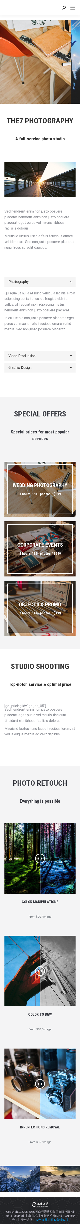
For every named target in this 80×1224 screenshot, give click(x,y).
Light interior (36, 70)
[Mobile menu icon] (73, 7)
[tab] (40, 282)
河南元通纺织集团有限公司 (52, 1211)
